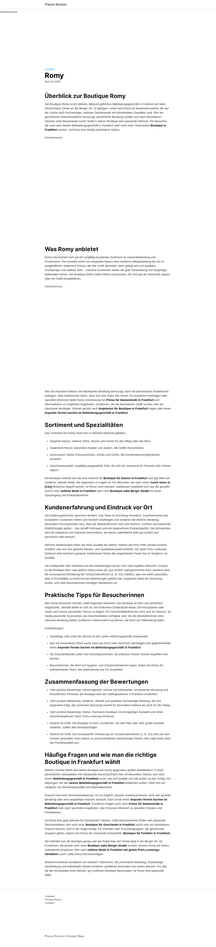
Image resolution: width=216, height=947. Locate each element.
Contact (49, 903)
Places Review (55, 4)
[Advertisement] (108, 37)
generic (50, 69)
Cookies (50, 896)
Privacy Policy (53, 899)
